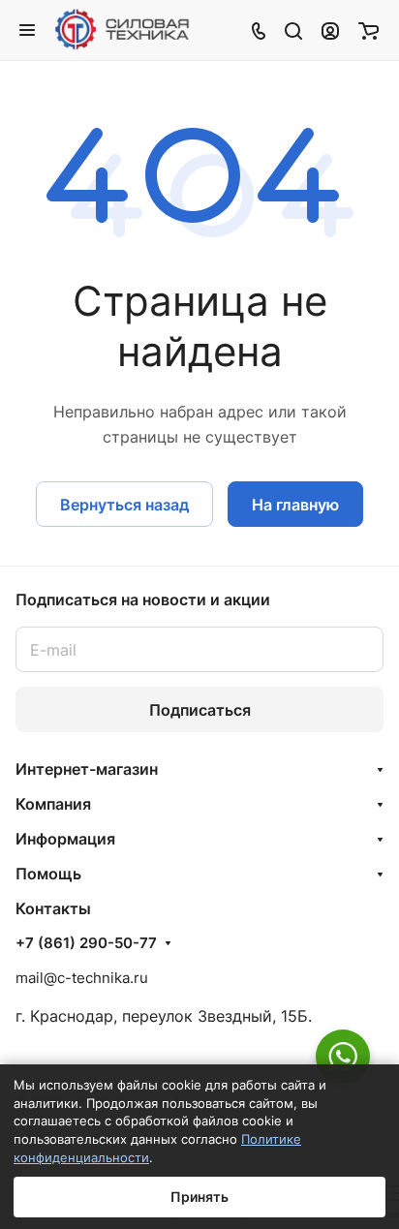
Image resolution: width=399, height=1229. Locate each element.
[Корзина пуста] (368, 30)
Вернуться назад (124, 504)
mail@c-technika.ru (81, 977)
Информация (65, 838)
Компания (53, 804)
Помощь (48, 873)
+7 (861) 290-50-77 (86, 943)
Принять (199, 1196)
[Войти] (330, 30)
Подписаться (200, 710)
